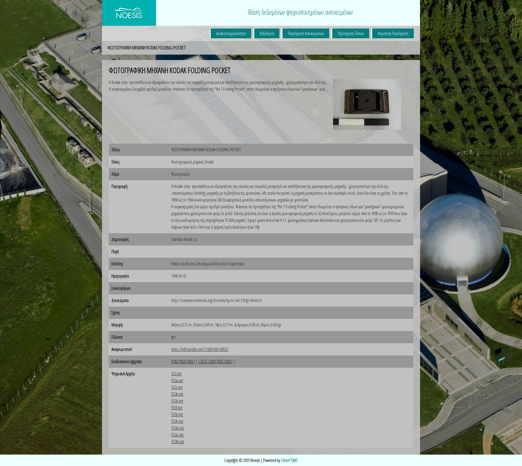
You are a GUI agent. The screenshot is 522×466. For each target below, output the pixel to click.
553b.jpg (177, 394)
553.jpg (176, 374)
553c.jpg (177, 387)
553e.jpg (177, 401)
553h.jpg (177, 421)
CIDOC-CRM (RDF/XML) (215, 361)
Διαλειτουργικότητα (231, 33)
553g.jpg (177, 414)
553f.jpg (176, 408)
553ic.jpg (177, 435)
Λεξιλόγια (267, 33)
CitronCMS (289, 460)
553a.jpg (177, 380)
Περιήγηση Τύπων (351, 33)
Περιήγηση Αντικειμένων (306, 33)
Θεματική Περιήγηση (393, 33)
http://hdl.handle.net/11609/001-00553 (199, 349)
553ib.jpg (177, 428)
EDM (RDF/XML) (183, 361)
